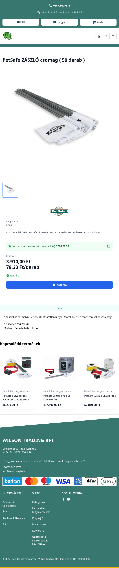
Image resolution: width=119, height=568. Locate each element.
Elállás (6, 524)
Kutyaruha (38, 530)
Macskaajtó (39, 524)
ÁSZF (5, 512)
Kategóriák (38, 502)
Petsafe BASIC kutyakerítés (100, 395)
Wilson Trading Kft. (28, 440)
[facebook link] (63, 499)
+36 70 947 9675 (11, 467)
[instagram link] (68, 499)
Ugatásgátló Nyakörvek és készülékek (40, 540)
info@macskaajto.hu (14, 471)
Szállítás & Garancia (14, 518)
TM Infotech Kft (81, 558)
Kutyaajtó (37, 518)
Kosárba (62, 285)
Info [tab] (59, 308)
